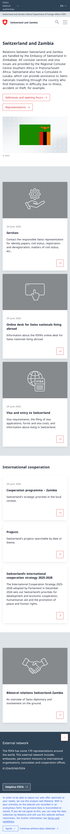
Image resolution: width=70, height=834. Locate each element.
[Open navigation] (65, 22)
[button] (64, 737)
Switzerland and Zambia (24, 22)
